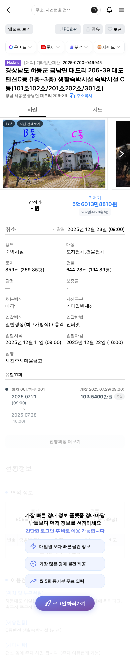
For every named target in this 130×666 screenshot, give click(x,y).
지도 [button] (97, 109)
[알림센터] (109, 10)
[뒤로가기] (17, 10)
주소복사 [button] (84, 95)
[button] (53, 153)
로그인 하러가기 (69, 603)
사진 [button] (32, 109)
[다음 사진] (121, 153)
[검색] (94, 10)
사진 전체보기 (30, 124)
